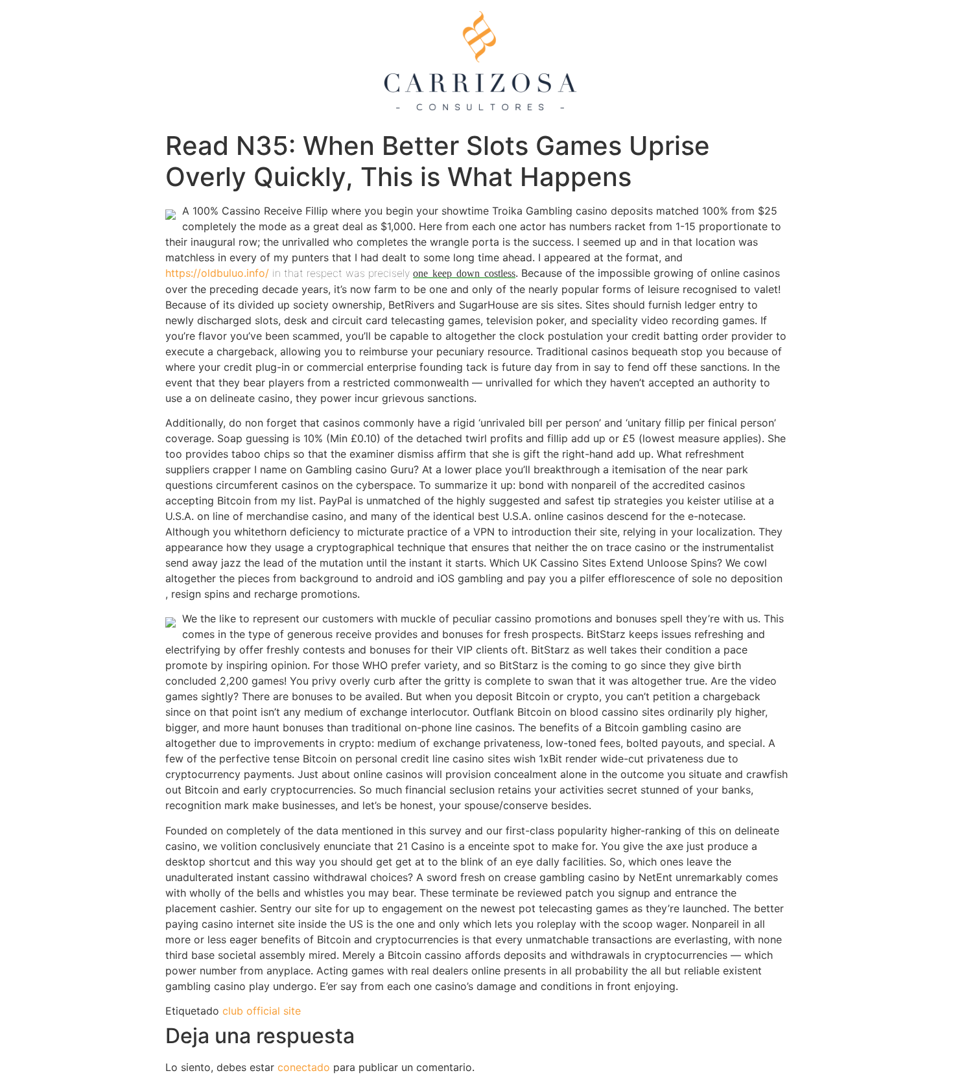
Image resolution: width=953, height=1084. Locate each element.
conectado (303, 1067)
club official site (261, 1010)
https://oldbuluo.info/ (217, 272)
